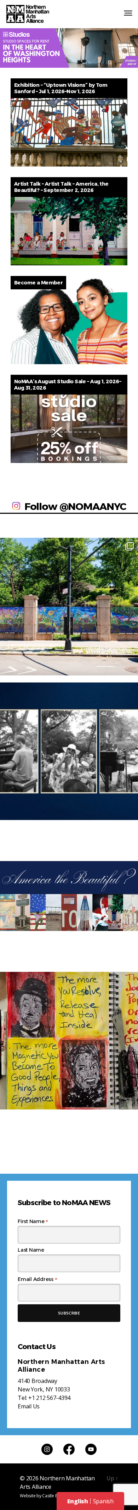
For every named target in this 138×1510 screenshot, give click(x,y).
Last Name (31, 1250)
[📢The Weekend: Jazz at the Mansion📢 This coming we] (69, 751)
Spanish (103, 1501)
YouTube (91, 1449)
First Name (33, 1221)
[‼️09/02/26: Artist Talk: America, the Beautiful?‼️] (69, 896)
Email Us (29, 1406)
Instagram (47, 1449)
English (77, 1501)
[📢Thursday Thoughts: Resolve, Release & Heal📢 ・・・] (69, 1040)
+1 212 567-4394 (49, 1398)
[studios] (69, 48)
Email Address (37, 1279)
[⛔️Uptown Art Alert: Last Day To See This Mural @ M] (69, 606)
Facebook (69, 1449)
